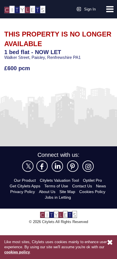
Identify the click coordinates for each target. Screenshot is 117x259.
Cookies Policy (92, 191)
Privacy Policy (22, 191)
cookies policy (17, 252)
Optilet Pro (92, 180)
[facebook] (42, 166)
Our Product (25, 180)
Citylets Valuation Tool (59, 180)
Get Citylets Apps (25, 186)
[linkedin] (57, 166)
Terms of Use (56, 186)
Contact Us (82, 186)
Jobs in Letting (58, 197)
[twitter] (28, 166)
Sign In (90, 9)
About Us (47, 191)
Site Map (67, 191)
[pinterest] (72, 166)
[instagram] (88, 166)
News (101, 186)
